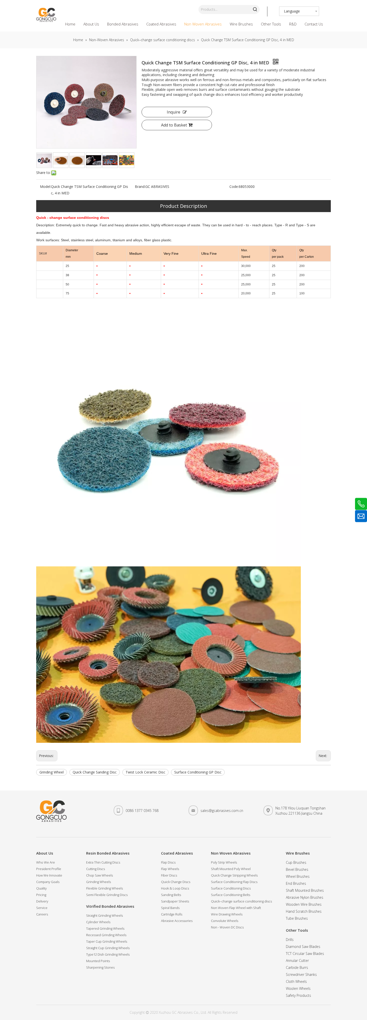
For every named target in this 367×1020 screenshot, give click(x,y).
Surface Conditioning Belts (230, 894)
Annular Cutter (297, 960)
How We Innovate (49, 875)
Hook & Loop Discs (175, 888)
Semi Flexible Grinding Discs (107, 894)
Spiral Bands (170, 907)
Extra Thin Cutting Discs (103, 862)
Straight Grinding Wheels (104, 915)
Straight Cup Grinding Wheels (108, 948)
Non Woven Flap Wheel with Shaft (236, 907)
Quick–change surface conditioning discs (241, 901)
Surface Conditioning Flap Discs (234, 882)
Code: (234, 186)
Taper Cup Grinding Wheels (106, 941)
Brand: (140, 186)
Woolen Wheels (298, 988)
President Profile (48, 869)
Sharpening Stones (100, 967)
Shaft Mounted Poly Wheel (231, 869)
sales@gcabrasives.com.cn (221, 810)
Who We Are (45, 862)
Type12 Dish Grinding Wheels (108, 954)
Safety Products (298, 995)
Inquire (173, 112)
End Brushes (296, 883)
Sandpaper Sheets (175, 901)
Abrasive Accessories (176, 920)
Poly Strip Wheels (224, 862)
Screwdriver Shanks (301, 974)
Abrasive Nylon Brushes (304, 897)
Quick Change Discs (175, 882)
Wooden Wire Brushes (304, 904)
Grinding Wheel (51, 772)
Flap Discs (168, 862)
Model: (45, 186)
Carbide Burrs (297, 967)
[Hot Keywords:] (255, 9)
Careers (42, 914)
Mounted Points (98, 961)
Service (41, 907)
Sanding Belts (171, 894)
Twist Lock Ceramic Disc (145, 772)
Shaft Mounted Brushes (305, 890)
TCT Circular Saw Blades (305, 953)
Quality (41, 888)
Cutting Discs (95, 869)
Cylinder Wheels (98, 922)
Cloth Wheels (296, 981)
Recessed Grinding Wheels (106, 935)
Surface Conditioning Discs (231, 888)
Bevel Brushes (297, 869)
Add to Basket (174, 125)
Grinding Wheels (98, 882)
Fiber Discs (169, 875)
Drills (290, 939)
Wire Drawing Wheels (226, 914)
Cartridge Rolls (171, 914)
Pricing (41, 894)
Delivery (42, 901)
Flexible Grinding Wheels (104, 888)
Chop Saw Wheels (99, 875)
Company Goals (47, 882)
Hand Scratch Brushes (304, 911)
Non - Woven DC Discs (227, 927)
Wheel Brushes (298, 876)
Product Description (183, 206)
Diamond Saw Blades (303, 946)
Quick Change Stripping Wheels (234, 875)
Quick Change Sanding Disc (95, 772)
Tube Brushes (297, 918)
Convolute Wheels (224, 920)
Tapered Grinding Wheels (105, 928)
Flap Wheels (170, 869)
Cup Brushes (296, 862)
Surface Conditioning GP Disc (197, 772)
